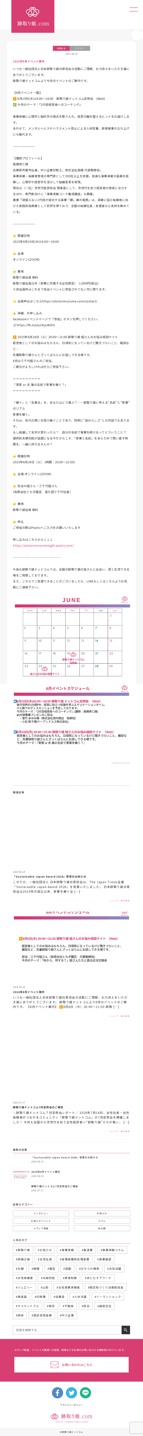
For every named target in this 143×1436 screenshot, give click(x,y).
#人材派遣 (80, 1297)
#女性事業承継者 (68, 1287)
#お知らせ (45, 1250)
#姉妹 (20, 1315)
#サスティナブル (27, 1306)
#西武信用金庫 (42, 1315)
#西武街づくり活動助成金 (106, 1287)
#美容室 (21, 1297)
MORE (125, 901)
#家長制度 (70, 1278)
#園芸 (51, 1268)
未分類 (102, 1228)
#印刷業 (40, 1297)
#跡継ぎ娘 (23, 1259)
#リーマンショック (108, 1297)
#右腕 (20, 1268)
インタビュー (41, 1213)
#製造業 (87, 1250)
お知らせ (102, 1213)
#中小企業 (67, 1315)
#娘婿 (36, 1268)
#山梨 (45, 1287)
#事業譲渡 (104, 1259)
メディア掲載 (41, 1228)
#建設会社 (104, 1306)
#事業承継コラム (112, 1250)
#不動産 (68, 1306)
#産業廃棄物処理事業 (74, 1259)
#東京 (51, 1306)
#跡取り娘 (23, 1250)
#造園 (67, 1268)
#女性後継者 (24, 1278)
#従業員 (59, 1297)
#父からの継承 (89, 1268)
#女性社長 (45, 1259)
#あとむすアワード (98, 1278)
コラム (102, 1220)
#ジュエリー (24, 1287)
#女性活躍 (114, 1268)
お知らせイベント (41, 1220)
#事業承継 (67, 1250)
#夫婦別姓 (48, 1278)
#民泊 (86, 1306)
